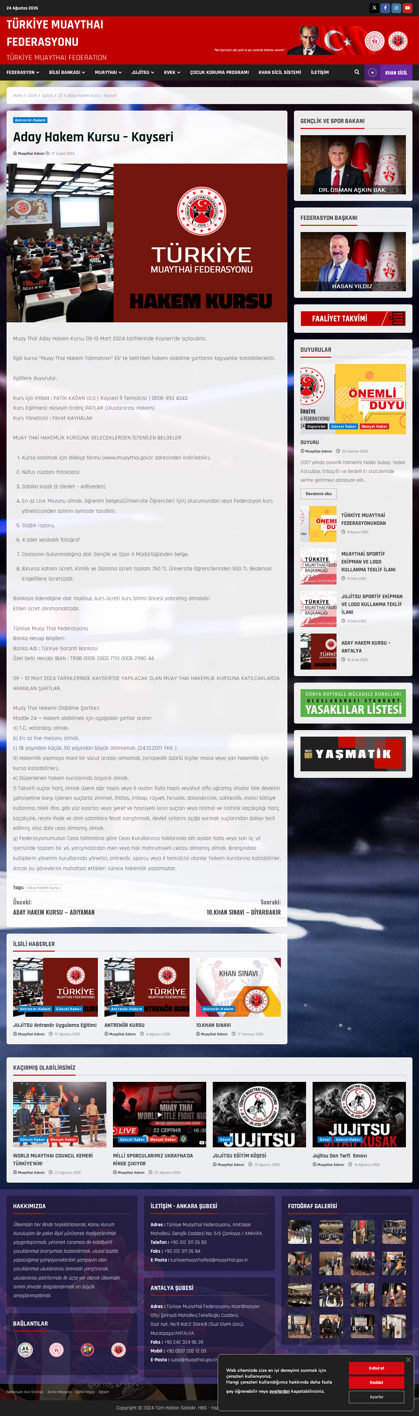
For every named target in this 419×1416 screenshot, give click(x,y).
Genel (225, 1139)
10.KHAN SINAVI (213, 1025)
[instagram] (396, 8)
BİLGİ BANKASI (64, 72)
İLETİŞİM (320, 72)
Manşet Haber (374, 426)
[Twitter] (374, 8)
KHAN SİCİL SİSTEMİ (280, 72)
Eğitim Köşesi (85, 1392)
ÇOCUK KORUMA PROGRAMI (219, 72)
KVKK (169, 72)
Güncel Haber (68, 1009)
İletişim (104, 1392)
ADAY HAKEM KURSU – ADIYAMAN (54, 907)
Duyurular (316, 426)
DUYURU (310, 442)
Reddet (376, 1383)
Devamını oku (321, 492)
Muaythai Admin (31, 153)
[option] (25, 1350)
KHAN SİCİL (396, 72)
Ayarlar (377, 1397)
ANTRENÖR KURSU (124, 1025)
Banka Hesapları (59, 1392)
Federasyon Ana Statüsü (25, 1392)
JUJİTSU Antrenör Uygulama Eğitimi (55, 1025)
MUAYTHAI (106, 72)
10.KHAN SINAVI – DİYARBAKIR (244, 907)
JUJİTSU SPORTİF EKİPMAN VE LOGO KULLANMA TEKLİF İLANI (319, 609)
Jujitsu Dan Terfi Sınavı (340, 1155)
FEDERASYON (20, 72)
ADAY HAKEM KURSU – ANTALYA (319, 652)
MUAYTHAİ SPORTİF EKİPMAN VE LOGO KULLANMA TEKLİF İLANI (319, 566)
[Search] (357, 72)
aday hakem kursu (43, 887)
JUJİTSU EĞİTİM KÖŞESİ (239, 1155)
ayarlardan (279, 1391)
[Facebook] (385, 8)
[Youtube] (407, 8)
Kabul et (376, 1368)
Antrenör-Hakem (30, 120)
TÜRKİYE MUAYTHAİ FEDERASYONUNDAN (319, 524)
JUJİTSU (140, 72)
